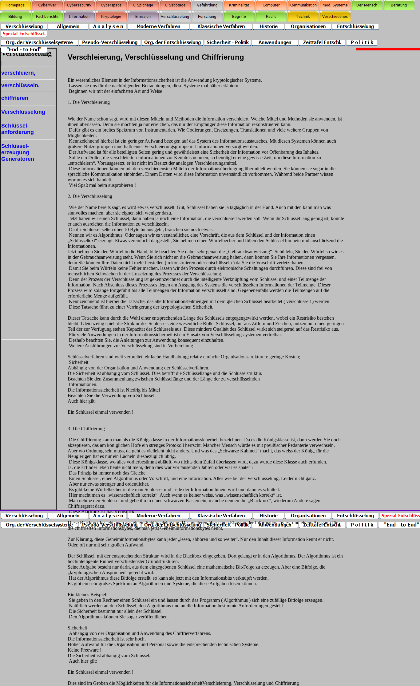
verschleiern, (18, 73)
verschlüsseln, (20, 85)
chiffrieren (14, 98)
